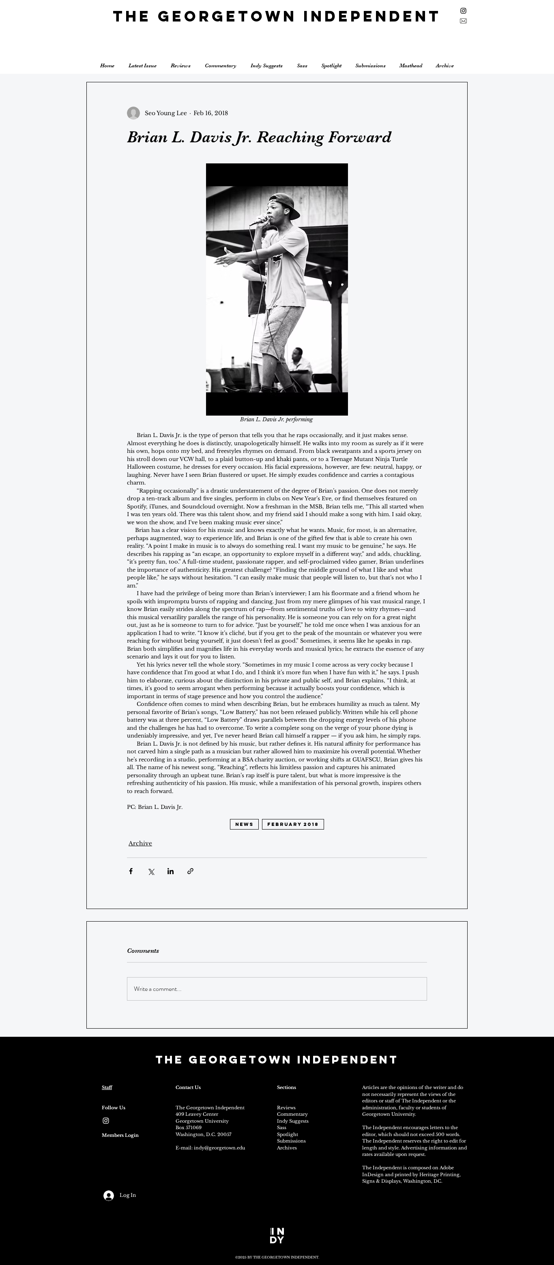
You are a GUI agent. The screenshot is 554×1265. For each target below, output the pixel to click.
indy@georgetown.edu (219, 1148)
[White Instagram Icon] (106, 1121)
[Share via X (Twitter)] (151, 871)
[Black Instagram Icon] (463, 11)
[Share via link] (190, 871)
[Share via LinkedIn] (170, 871)
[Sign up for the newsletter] (463, 21)
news (244, 824)
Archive (140, 843)
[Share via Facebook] (131, 871)
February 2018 (293, 824)
